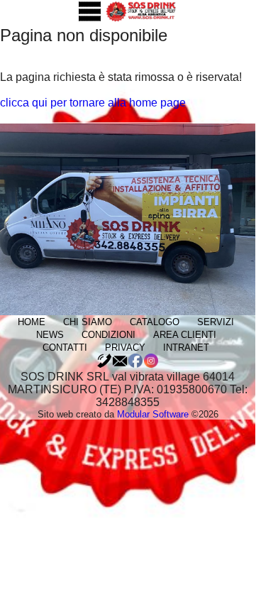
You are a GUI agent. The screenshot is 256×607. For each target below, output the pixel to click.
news (50, 334)
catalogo (154, 322)
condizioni (108, 334)
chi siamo (87, 322)
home (31, 322)
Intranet (186, 347)
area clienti (184, 334)
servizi (215, 322)
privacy (125, 347)
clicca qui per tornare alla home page (93, 103)
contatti (65, 347)
